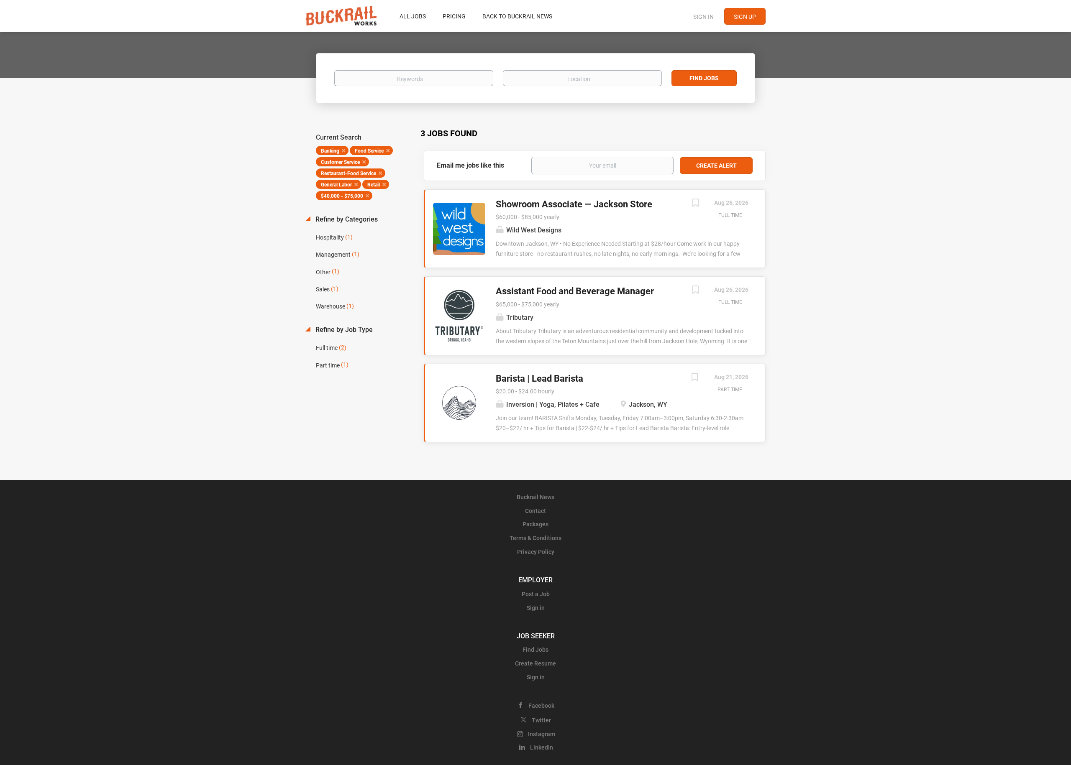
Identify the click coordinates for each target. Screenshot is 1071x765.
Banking (330, 151)
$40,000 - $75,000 (342, 196)
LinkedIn (541, 747)
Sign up (745, 16)
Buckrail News (535, 497)
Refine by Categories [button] (346, 219)
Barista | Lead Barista (539, 378)
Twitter (541, 720)
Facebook (541, 705)
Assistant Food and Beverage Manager (575, 291)
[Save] (695, 204)
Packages (535, 524)
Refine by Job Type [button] (343, 330)
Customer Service (340, 162)
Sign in (703, 16)
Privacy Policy (535, 551)
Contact (535, 510)
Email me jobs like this (470, 165)
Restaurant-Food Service (348, 173)
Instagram (541, 734)
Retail (373, 185)
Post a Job (536, 594)
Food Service (369, 151)
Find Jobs (704, 78)
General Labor (336, 185)
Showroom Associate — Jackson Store (574, 204)
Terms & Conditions (535, 538)
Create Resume (535, 663)
